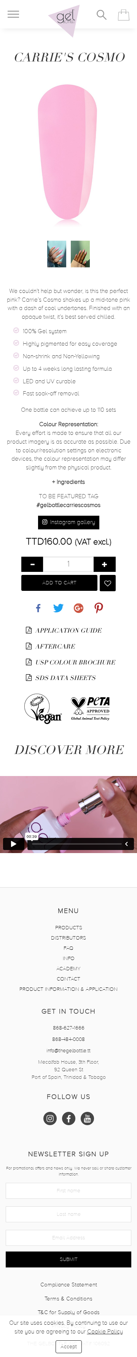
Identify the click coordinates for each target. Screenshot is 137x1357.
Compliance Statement (68, 1285)
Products (68, 927)
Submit (69, 1259)
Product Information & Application (68, 989)
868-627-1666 (68, 1028)
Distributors (68, 938)
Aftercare (54, 646)
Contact (68, 979)
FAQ (68, 948)
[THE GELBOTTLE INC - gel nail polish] (64, 21)
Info (69, 958)
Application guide (67, 630)
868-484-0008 (68, 1039)
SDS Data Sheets (64, 678)
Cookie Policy (105, 1332)
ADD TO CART (59, 583)
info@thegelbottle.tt (68, 1050)
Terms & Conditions (68, 1299)
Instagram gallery (72, 523)
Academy (68, 968)
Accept (69, 1346)
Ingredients (68, 482)
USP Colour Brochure (74, 662)
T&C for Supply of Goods (69, 1312)
